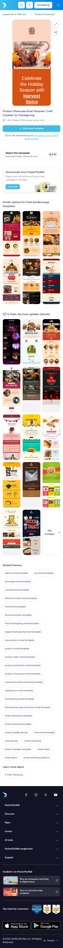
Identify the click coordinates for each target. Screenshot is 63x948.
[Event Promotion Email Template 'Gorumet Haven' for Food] (11, 389)
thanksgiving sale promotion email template (27, 707)
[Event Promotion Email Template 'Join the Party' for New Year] (11, 342)
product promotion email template (23, 665)
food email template (15, 606)
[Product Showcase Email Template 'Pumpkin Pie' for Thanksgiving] (51, 234)
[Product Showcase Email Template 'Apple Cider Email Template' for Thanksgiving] (11, 234)
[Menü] (58, 5)
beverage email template (18, 581)
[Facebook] (26, 794)
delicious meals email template (21, 598)
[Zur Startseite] (3, 5)
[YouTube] (55, 794)
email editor (11, 757)
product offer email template (20, 657)
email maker (43, 749)
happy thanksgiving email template (23, 631)
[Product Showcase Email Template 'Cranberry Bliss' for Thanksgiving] (11, 281)
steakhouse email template (19, 690)
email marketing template (18, 724)
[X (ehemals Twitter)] (45, 794)
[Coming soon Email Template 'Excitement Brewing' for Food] (31, 485)
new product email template (19, 640)
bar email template (44, 573)
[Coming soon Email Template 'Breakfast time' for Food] (31, 342)
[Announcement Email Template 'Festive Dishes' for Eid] (11, 532)
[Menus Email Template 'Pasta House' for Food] (51, 485)
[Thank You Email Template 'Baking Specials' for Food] (31, 389)
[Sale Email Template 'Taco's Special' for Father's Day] (31, 437)
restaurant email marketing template (24, 682)
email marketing (32, 740)
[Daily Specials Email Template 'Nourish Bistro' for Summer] (51, 437)
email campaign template (18, 749)
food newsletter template (18, 615)
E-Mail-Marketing (14, 774)
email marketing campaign (18, 715)
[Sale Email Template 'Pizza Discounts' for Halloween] (31, 532)
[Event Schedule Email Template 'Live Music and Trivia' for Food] (51, 281)
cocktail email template (17, 589)
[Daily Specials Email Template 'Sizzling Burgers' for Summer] (51, 342)
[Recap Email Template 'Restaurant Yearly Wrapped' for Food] (11, 485)
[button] (55, 24)
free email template (44, 732)
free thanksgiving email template (22, 623)
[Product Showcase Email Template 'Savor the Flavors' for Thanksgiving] (31, 234)
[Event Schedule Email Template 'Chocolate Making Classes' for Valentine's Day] (11, 437)
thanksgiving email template (19, 698)
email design (11, 740)
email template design (16, 732)
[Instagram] (36, 794)
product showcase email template (22, 673)
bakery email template (16, 573)
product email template (17, 648)
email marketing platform (37, 757)
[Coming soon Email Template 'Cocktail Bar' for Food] (51, 389)
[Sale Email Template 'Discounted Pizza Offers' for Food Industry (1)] (31, 281)
